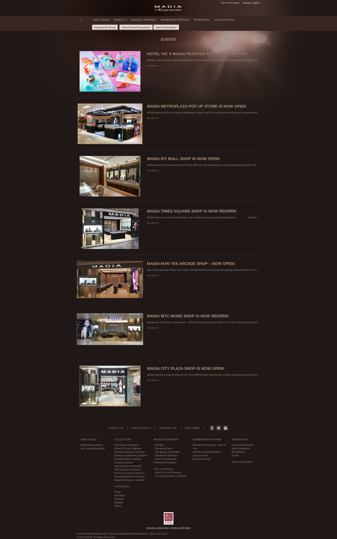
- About (167, 472)
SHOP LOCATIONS (224, 20)
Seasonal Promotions (243, 445)
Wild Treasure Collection (127, 469)
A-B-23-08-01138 (158, 533)
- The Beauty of (167, 452)
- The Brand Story (163, 448)
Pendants (119, 495)
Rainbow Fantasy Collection (129, 452)
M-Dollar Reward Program (207, 452)
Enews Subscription (230, 2)
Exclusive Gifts (200, 455)
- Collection (170, 476)
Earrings (118, 499)
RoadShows (238, 452)
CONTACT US (115, 428)
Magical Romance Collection (129, 480)
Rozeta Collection (123, 462)
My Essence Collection (126, 445)
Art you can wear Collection (129, 473)
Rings (117, 492)
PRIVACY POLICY (141, 428)
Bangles (118, 502)
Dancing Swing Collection (128, 466)
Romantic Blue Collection (127, 459)
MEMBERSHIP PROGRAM (175, 20)
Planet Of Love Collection (127, 448)
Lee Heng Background (93, 448)
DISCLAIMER (192, 428)
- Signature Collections (166, 455)
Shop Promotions (241, 448)
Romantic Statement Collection (130, 455)
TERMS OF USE (168, 428)
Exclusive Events (202, 459)
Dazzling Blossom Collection (129, 476)
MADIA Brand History (92, 445)
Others (117, 506)
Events (235, 455)
